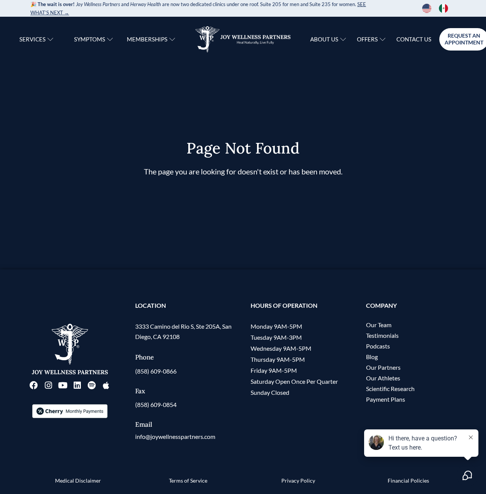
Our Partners (383, 367)
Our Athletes (383, 378)
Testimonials (382, 335)
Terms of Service (188, 480)
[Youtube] (62, 385)
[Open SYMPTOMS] (110, 39)
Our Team (378, 324)
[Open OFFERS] (382, 39)
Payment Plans (385, 399)
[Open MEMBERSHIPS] (172, 39)
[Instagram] (48, 385)
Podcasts (378, 346)
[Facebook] (34, 385)
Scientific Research (390, 388)
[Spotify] (91, 385)
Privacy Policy (298, 480)
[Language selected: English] (439, 8)
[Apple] (106, 385)
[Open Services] (50, 39)
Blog (372, 356)
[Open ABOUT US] (343, 39)
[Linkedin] (77, 385)
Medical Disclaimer (78, 480)
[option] (445, 8)
